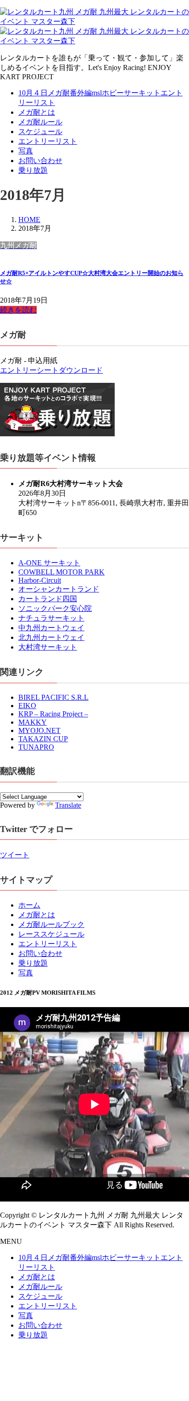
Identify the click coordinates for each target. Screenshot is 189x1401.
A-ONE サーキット (49, 563)
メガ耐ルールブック (51, 924)
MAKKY (32, 722)
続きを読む (18, 310)
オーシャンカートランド (58, 589)
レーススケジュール (51, 934)
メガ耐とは (36, 112)
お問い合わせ (40, 160)
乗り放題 (33, 170)
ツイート (14, 855)
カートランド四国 (47, 599)
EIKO (27, 705)
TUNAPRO (36, 747)
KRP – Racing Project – (53, 714)
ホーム (29, 905)
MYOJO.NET (39, 730)
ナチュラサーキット (51, 618)
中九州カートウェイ (51, 628)
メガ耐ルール (40, 122)
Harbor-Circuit (39, 580)
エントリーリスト (47, 141)
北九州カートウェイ (51, 637)
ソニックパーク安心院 (55, 608)
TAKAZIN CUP (43, 739)
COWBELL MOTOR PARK (61, 572)
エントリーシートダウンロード (51, 370)
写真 (25, 151)
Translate (68, 805)
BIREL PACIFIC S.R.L (53, 697)
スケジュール (40, 131)
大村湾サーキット (47, 647)
